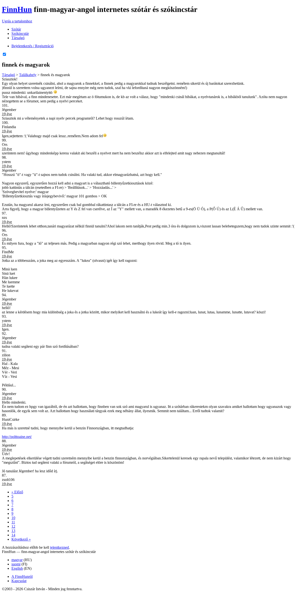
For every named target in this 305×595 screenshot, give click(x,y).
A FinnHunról (22, 576)
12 (13, 526)
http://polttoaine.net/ (17, 437)
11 (13, 522)
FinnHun (17, 9)
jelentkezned (59, 547)
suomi (15, 564)
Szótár (16, 29)
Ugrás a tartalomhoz (17, 21)
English (17, 568)
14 (13, 535)
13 (13, 531)
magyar (17, 560)
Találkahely (27, 75)
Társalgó (18, 38)
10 (13, 518)
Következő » (21, 539)
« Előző (17, 492)
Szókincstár (20, 34)
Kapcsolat (18, 581)
